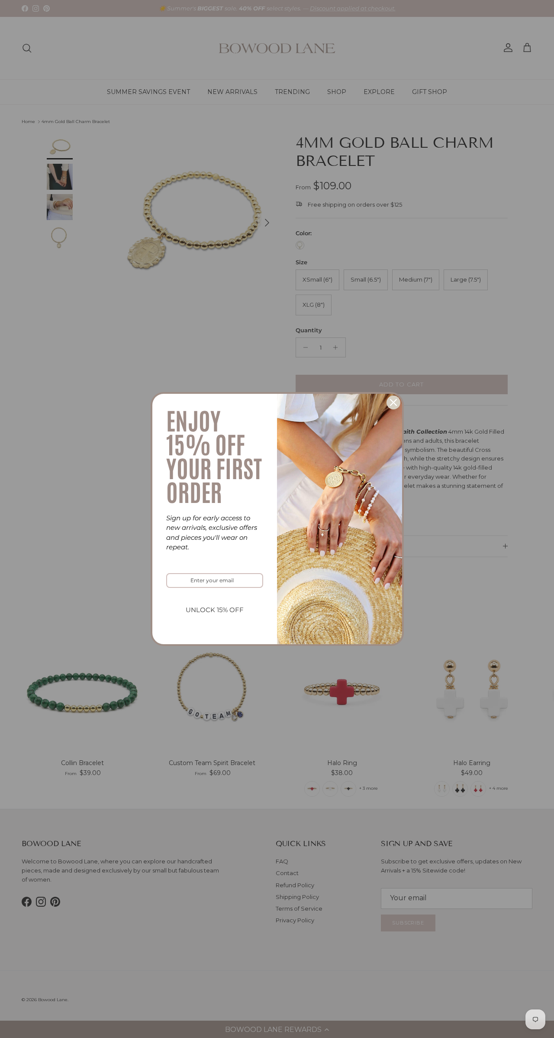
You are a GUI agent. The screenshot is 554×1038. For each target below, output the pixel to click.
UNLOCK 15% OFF (215, 610)
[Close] (393, 402)
